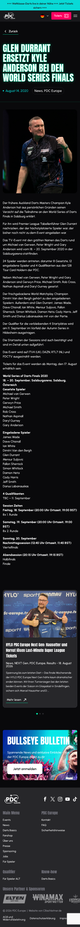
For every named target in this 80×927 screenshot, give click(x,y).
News (38, 91)
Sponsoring (9, 851)
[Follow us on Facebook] (45, 799)
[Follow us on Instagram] (60, 799)
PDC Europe (53, 91)
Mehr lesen (14, 699)
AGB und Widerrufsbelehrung (14, 918)
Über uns (8, 840)
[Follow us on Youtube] (67, 799)
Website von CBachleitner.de (45, 910)
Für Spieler (9, 861)
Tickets (58, 15)
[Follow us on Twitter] (52, 799)
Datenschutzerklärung (42, 918)
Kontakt (45, 819)
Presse (6, 846)
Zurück (13, 31)
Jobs (5, 856)
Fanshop (7, 835)
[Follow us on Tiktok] (75, 799)
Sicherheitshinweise (53, 830)
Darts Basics (10, 830)
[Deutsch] (45, 16)
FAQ (43, 825)
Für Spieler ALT (11, 878)
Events (7, 819)
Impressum (66, 918)
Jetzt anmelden (24, 769)
